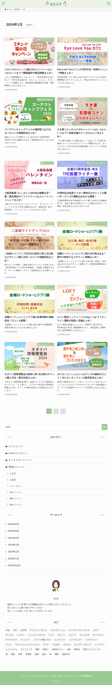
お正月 (13, 473)
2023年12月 (14, 565)
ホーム (24, 676)
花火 (44, 654)
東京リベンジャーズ (91, 649)
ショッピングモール (36, 635)
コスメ (96, 630)
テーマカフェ (98, 635)
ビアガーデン (91, 640)
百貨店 (28, 654)
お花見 (13, 480)
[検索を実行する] (104, 427)
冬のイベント (16, 492)
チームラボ (84, 635)
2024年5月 (13, 531)
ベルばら (56, 644)
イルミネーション (57, 630)
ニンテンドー (59, 640)
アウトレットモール (38, 630)
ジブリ (51, 635)
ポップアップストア (82, 644)
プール (46, 644)
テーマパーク (11, 640)
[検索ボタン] (108, 3)
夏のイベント (16, 498)
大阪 (69, 649)
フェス (8, 644)
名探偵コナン (57, 649)
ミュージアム (11, 649)
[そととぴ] (56, 3)
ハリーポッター (75, 640)
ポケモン (67, 644)
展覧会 (77, 649)
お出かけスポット (18, 453)
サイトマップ (72, 676)
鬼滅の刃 (66, 654)
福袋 (37, 654)
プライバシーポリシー (39, 676)
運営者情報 (85, 676)
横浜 (13, 654)
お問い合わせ (58, 676)
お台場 (23, 630)
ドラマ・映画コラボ (42, 640)
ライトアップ (26, 649)
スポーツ (72, 635)
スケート (61, 635)
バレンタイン (16, 486)
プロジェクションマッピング (27, 644)
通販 (57, 654)
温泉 (20, 654)
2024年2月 (13, 551)
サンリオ (9, 635)
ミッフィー (99, 644)
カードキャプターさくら (79, 630)
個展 (37, 649)
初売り (45, 649)
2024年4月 (13, 538)
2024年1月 (13, 558)
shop (8, 630)
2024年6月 (13, 524)
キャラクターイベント (20, 460)
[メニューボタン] (3, 3)
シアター (20, 635)
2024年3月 (13, 545)
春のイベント (16, 504)
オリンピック (16, 446)
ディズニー (25, 640)
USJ (15, 630)
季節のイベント (17, 467)
